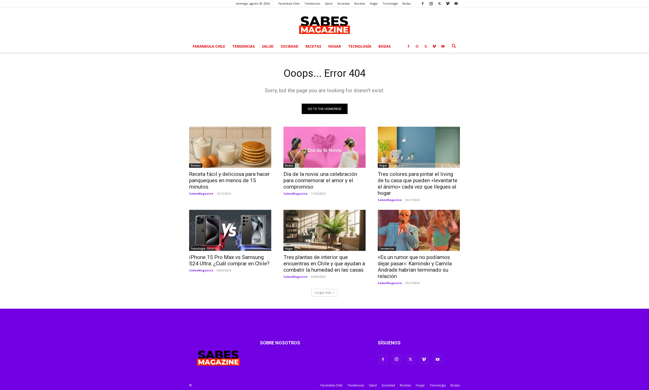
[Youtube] (456, 3)
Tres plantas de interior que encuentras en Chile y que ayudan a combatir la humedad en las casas (324, 263)
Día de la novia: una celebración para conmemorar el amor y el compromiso (320, 180)
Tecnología (390, 3)
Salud (328, 3)
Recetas (359, 3)
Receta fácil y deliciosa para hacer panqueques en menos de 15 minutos (229, 180)
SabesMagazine (201, 193)
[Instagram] (431, 3)
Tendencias (312, 3)
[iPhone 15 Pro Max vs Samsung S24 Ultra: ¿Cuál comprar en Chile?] (230, 230)
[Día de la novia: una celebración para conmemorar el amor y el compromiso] (324, 147)
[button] (454, 46)
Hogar (374, 3)
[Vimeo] (448, 3)
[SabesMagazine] (324, 24)
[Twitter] (439, 3)
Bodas (407, 3)
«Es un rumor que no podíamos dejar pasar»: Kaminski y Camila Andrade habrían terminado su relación (415, 266)
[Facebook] (422, 3)
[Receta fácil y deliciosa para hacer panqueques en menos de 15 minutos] (230, 147)
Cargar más (322, 292)
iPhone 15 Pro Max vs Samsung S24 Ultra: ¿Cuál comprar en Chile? (229, 260)
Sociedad (343, 3)
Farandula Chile (289, 3)
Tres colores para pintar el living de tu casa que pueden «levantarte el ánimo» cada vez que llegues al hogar (417, 183)
